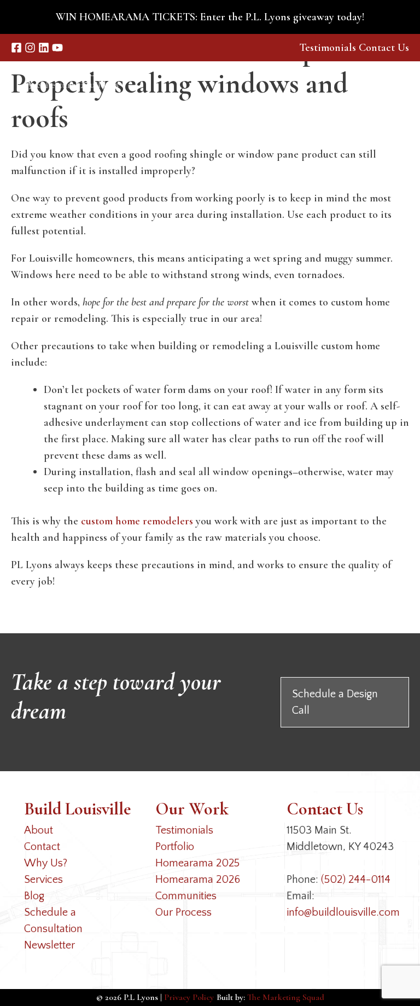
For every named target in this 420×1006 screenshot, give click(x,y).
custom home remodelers (137, 521)
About (38, 830)
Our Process (183, 912)
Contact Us (384, 47)
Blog (34, 896)
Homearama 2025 (197, 863)
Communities (186, 896)
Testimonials (327, 47)
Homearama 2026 (197, 880)
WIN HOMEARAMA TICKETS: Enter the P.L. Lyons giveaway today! (210, 17)
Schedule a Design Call (335, 702)
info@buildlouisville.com (343, 912)
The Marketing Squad (285, 997)
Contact (42, 847)
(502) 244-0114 (355, 880)
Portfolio (174, 847)
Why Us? (45, 863)
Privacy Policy (189, 997)
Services (43, 880)
